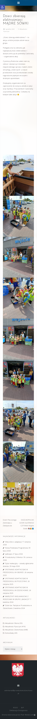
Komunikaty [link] (9, 633)
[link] (2, 7)
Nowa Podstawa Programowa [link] (16, 548)
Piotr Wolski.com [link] (27, 715)
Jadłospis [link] (8, 554)
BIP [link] (22, 708)
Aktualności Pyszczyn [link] (13, 626)
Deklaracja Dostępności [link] (18, 710)
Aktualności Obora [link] (12, 623)
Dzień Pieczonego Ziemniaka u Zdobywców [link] (10, 523)
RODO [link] (15, 708)
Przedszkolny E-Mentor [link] (14, 557)
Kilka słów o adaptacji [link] (13, 542)
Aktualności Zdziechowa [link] (14, 630)
